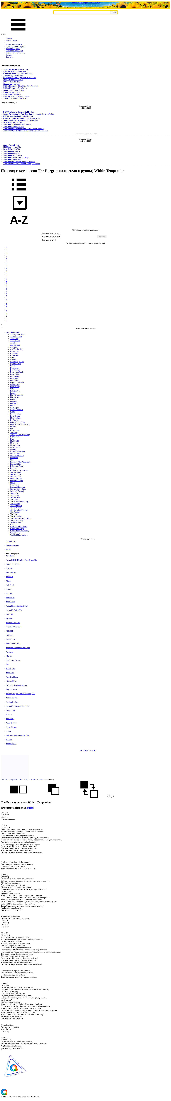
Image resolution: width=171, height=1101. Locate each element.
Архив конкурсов (13, 49)
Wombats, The (11, 723)
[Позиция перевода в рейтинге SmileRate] (112, 797)
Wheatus (9, 656)
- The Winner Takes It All (15, 99)
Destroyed (14, 378)
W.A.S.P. (9, 568)
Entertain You (15, 391)
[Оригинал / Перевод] (89, 797)
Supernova (14, 493)
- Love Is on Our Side (15, 157)
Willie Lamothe (11, 698)
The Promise (15, 512)
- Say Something (20, 120)
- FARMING (12, 122)
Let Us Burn (14, 437)
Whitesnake (10, 598)
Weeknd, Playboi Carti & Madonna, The (20, 694)
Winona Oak (10, 710)
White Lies (10, 673)
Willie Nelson (11, 573)
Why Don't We (11, 689)
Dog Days (14, 380)
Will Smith (9, 635)
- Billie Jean (14, 71)
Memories (14, 443)
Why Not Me (15, 533)
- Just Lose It (11, 92)
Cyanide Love (15, 364)
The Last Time (15, 508)
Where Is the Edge (17, 529)
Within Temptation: (13, 332)
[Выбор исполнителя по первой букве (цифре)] (19, 228)
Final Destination (16, 395)
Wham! (8, 581)
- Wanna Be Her (11, 145)
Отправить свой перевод (15, 53)
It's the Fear (14, 431)
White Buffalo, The (13, 644)
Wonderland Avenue (13, 660)
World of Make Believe (18, 535)
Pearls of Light (15, 464)
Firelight (13, 399)
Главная (9, 38)
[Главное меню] (18, 32)
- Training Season (13, 90)
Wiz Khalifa (10, 556)
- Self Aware (13, 76)
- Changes (11, 151)
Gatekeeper (14, 408)
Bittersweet (14, 353)
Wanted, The (10, 669)
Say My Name (15, 472)
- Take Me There (12, 82)
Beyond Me (14, 351)
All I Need (14, 339)
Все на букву (88, 750)
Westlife (9, 589)
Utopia (12, 525)
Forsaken (13, 403)
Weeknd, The (10, 541)
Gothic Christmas (16, 410)
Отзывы (9, 55)
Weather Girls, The (13, 623)
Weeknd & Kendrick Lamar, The (18, 648)
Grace (12, 412)
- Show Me (11, 160)
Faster (12, 393)
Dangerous (14, 368)
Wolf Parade (10, 585)
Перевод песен (11, 40)
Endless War (14, 387)
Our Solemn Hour (16, 456)
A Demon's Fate (16, 337)
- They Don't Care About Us (20, 86)
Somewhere (14, 485)
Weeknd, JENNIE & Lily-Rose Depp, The (21, 560)
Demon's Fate (15, 376)
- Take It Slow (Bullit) (22, 118)
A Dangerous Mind (17, 334)
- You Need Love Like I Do (25, 131)
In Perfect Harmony (17, 422)
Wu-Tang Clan (11, 639)
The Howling (15, 504)
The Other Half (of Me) (19, 510)
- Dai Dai (15, 69)
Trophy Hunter (15, 522)
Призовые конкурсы (14, 44)
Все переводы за (87, 134)
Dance (12, 366)
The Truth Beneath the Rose (20, 518)
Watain (8, 731)
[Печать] (108, 797)
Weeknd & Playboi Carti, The (16, 606)
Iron (11, 428)
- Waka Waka (19, 78)
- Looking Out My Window (28, 114)
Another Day (15, 345)
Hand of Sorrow (16, 414)
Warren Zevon (11, 727)
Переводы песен (16, 779)
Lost (11, 439)
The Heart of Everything (19, 502)
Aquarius (13, 347)
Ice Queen (14, 420)
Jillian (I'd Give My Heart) (20, 435)
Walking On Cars (12, 702)
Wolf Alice (9, 719)
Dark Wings (14, 370)
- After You (11, 149)
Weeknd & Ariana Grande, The (17, 735)
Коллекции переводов (14, 51)
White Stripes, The (12, 564)
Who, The (9, 614)
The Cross (14, 499)
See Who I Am (15, 474)
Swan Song (14, 495)
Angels (12, 343)
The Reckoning (16, 516)
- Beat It (13, 80)
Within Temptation (37, 779)
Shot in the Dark (16, 479)
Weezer (8, 550)
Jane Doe (13, 433)
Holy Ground (15, 416)
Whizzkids (9, 631)
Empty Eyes (14, 385)
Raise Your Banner (17, 466)
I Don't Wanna (15, 418)
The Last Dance (16, 506)
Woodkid (9, 593)
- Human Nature (16, 96)
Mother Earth (15, 447)
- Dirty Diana (15, 88)
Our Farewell (15, 454)
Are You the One (16, 349)
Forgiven (13, 401)
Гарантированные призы (15, 47)
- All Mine (21, 164)
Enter (12, 389)
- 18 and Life (12, 147)
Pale (11, 460)
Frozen (12, 405)
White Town (10, 602)
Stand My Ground (17, 491)
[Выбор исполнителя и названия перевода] (19, 192)
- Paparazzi (12, 94)
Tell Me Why (15, 497)
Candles (13, 360)
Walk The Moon (12, 677)
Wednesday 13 (11, 744)
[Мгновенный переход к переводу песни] (19, 210)
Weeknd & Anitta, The (14, 610)
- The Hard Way (17, 73)
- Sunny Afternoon (19, 162)
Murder (13, 449)
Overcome (14, 458)
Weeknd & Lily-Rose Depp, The (18, 706)
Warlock (9, 715)
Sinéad (12, 483)
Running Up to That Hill (19, 470)
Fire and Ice (14, 397)
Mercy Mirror (15, 445)
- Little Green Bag (23, 129)
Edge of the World (17, 383)
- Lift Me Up (12, 155)
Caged (12, 357)
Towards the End (16, 520)
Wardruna (9, 652)
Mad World (14, 441)
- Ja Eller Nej (18, 116)
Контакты (9, 57)
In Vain (13, 426)
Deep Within (15, 374)
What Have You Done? (18, 527)
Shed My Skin (15, 476)
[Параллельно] (18, 797)
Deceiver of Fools (16, 372)
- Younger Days (13, 127)
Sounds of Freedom (17, 487)
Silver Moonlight (16, 481)
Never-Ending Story (17, 451)
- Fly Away (11, 153)
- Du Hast (11, 84)
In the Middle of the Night (19, 424)
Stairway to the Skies (18, 489)
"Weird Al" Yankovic (13, 627)
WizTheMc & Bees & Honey (16, 685)
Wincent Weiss (11, 681)
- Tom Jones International (17, 125)
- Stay (18, 112)
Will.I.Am (9, 577)
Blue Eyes (14, 355)
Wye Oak (9, 618)
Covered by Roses (17, 362)
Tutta (30, 807)
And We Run (15, 341)
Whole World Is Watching (19, 531)
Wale (7, 664)
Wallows (9, 740)
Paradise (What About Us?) (20, 462)
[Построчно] (53, 797)
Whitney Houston (12, 545)
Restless (13, 468)
